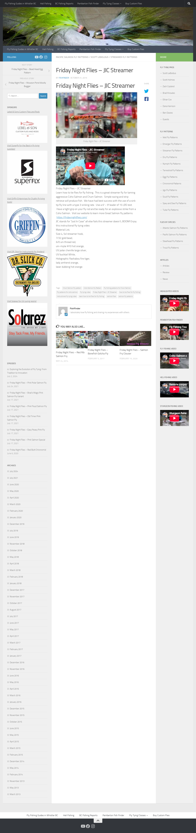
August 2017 (15, 609)
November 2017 (17, 596)
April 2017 (14, 636)
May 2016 (14, 682)
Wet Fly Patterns (170, 137)
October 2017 (16, 603)
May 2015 (14, 735)
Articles (166, 266)
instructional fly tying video (66, 296)
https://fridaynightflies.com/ (72, 217)
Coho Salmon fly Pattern (92, 288)
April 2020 (14, 497)
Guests (166, 119)
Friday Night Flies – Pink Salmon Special (27, 439)
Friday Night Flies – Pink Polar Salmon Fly (28, 382)
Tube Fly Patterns (170, 210)
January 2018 (15, 583)
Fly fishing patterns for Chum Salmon (117, 288)
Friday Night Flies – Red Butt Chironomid (28, 450)
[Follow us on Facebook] (41, 57)
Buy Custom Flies (133, 3)
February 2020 (16, 511)
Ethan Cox (167, 99)
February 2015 (16, 754)
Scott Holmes (169, 80)
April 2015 (14, 741)
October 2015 (16, 722)
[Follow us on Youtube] (36, 57)
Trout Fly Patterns (171, 247)
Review (166, 272)
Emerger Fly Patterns (172, 144)
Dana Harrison (169, 106)
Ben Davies (168, 112)
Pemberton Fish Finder (88, 3)
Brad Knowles (169, 93)
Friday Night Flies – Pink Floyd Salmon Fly (28, 406)
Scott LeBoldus (99, 57)
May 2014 (14, 768)
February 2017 (16, 649)
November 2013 (17, 781)
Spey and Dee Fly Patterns (174, 203)
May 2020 (14, 491)
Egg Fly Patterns (170, 177)
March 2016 (15, 695)
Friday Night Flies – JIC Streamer (105, 292)
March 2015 (15, 748)
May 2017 (14, 629)
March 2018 (15, 570)
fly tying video (85, 292)
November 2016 (17, 669)
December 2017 (17, 590)
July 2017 (14, 616)
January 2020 (15, 517)
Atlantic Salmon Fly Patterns (175, 228)
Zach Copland (168, 86)
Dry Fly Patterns (170, 157)
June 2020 (14, 484)
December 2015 (17, 708)
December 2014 (17, 761)
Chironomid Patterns (172, 183)
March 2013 (15, 794)
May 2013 (14, 787)
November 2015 (17, 715)
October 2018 (16, 550)
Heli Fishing (45, 3)
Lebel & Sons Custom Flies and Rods (23, 111)
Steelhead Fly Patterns (173, 241)
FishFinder (64, 78)
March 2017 (15, 642)
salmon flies (111, 296)
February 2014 (16, 774)
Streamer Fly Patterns (124, 57)
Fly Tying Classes (111, 3)
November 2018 (17, 544)
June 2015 (14, 728)
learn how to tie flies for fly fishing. (91, 296)
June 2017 (14, 623)
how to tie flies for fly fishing (129, 292)
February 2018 (16, 576)
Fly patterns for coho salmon (67, 292)
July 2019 (14, 530)
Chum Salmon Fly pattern (72, 288)
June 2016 (14, 675)
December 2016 (17, 662)
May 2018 (14, 557)
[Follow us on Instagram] (45, 57)
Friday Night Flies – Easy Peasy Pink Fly (27, 429)
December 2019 (17, 524)
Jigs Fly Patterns (170, 190)
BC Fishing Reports (64, 3)
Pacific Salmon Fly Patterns (72, 57)
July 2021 (14, 478)
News (165, 279)
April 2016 (14, 689)
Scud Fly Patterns (170, 196)
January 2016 (15, 702)
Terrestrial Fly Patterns (173, 170)
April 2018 (14, 563)
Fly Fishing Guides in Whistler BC (20, 3)
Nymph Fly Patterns (172, 164)
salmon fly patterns (126, 296)
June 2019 (14, 537)
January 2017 (15, 656)
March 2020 (15, 504)
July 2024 (14, 471)
